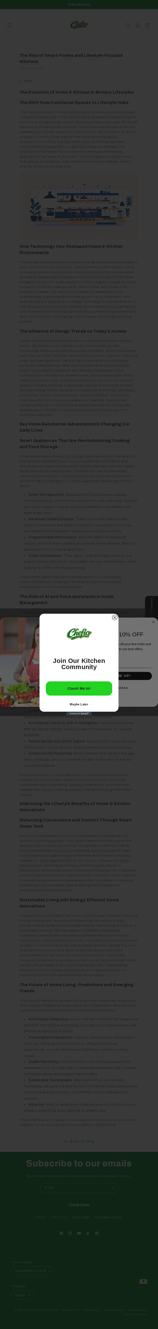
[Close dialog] (114, 617)
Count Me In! (79, 688)
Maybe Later (79, 704)
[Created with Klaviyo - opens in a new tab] (79, 713)
